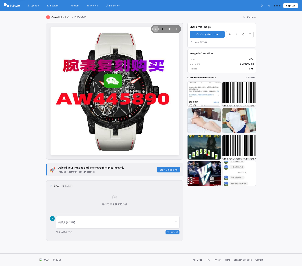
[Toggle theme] (269, 5)
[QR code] (236, 34)
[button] (222, 42)
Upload (35, 5)
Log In (277, 5)
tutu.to (15, 5)
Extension (114, 5)
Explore (54, 5)
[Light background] (169, 29)
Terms (227, 259)
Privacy (217, 259)
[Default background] (155, 29)
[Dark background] (162, 29)
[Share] (243, 34)
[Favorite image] (250, 34)
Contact (259, 259)
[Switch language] (261, 5)
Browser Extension (243, 259)
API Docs (197, 259)
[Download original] (229, 34)
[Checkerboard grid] (176, 29)
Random (74, 5)
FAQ (208, 259)
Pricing (94, 5)
